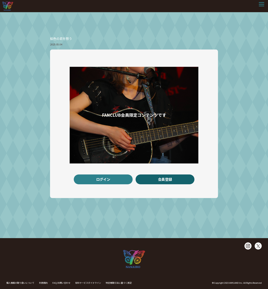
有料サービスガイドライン (88, 282)
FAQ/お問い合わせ (61, 282)
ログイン (103, 179)
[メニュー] (261, 4)
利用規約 (43, 282)
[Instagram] (248, 246)
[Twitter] (258, 246)
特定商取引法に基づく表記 (119, 282)
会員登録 (165, 179)
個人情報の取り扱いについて (20, 282)
